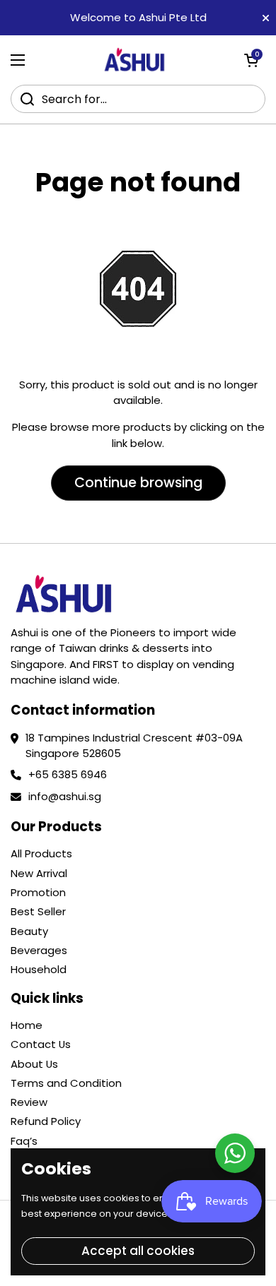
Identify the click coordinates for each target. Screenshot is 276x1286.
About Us (34, 1063)
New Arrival (39, 873)
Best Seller (38, 911)
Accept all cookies (138, 1250)
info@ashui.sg (64, 796)
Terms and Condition (66, 1083)
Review (29, 1102)
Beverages (39, 950)
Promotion (38, 892)
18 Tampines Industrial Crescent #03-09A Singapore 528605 (134, 745)
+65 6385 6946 (67, 774)
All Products (41, 853)
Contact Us (41, 1044)
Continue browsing (138, 482)
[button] (251, 60)
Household (39, 969)
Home (26, 1025)
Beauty (29, 931)
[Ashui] (134, 60)
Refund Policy (46, 1121)
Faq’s (24, 1140)
